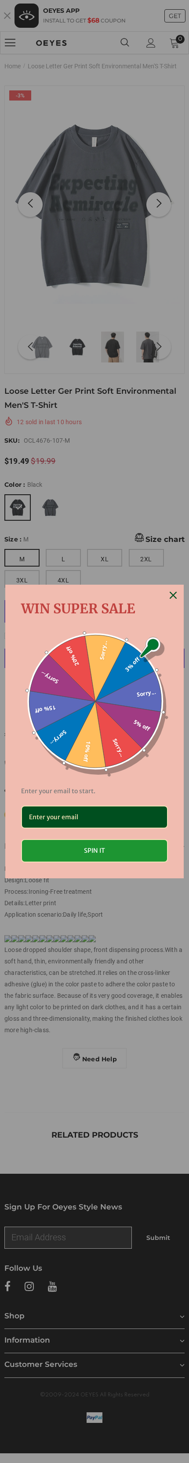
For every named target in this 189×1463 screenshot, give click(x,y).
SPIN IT (94, 851)
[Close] (173, 595)
